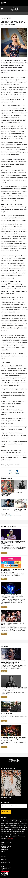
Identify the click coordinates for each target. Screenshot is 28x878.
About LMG (3, 856)
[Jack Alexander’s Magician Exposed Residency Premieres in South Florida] (11, 588)
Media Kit (3, 851)
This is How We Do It (5, 507)
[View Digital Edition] (11, 783)
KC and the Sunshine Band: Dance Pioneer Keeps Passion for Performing (13, 738)
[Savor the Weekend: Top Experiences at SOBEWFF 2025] (11, 616)
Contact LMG (4, 859)
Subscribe (5, 812)
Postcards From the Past (20, 509)
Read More (4, 553)
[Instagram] (3, 3)
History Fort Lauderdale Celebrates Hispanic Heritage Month (6, 494)
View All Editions (6, 797)
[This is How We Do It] (7, 503)
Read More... (11, 838)
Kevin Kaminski (11, 24)
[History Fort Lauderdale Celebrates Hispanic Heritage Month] (7, 486)
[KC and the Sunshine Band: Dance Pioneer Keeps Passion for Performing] (11, 731)
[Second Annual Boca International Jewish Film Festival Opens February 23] (11, 654)
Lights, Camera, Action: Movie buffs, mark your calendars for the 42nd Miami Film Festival (13, 542)
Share (17, 473)
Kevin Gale (12, 690)
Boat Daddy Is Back (6, 713)
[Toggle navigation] (1, 9)
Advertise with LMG (5, 862)
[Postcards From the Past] (20, 504)
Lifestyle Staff (10, 545)
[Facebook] (1, 3)
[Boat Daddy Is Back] (11, 707)
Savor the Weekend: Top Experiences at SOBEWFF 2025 (12, 623)
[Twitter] (5, 3)
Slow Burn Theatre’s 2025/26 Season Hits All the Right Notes (13, 570)
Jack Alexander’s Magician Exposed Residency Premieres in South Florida (12, 595)
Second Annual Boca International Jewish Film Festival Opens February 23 (13, 661)
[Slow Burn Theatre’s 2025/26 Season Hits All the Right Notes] (11, 563)
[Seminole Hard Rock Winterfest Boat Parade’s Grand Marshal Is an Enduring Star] (11, 681)
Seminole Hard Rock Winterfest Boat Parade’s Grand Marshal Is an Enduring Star (14, 688)
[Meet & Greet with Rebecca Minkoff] (20, 484)
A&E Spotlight (6, 18)
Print (10, 473)
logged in (9, 515)
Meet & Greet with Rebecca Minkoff (20, 490)
